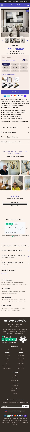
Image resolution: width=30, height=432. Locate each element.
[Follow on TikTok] (18, 349)
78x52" (15, 71)
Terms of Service (7, 366)
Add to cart (15, 92)
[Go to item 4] (23, 40)
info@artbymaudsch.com (15, 324)
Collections (21, 366)
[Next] (27, 40)
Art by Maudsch (17, 418)
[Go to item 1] (7, 40)
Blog (7, 363)
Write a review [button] (15, 202)
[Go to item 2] (12, 40)
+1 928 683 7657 (16, 326)
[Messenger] (21, 349)
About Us (7, 355)
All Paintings (21, 355)
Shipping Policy (15, 380)
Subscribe (25, 406)
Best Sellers (21, 363)
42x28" (15, 64)
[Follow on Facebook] (8, 349)
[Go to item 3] (17, 40)
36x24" (6, 64)
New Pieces (21, 358)
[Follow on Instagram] (12, 349)
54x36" (6, 67)
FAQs (15, 375)
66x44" (24, 67)
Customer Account (15, 388)
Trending (21, 361)
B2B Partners (15, 391)
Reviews (7, 358)
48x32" (24, 64)
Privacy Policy (7, 368)
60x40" (15, 67)
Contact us (4, 273)
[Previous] (2, 40)
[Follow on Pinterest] (15, 349)
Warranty (15, 386)
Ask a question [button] (15, 206)
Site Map (15, 393)
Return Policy (15, 383)
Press (7, 361)
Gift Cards (21, 368)
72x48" (6, 71)
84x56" (24, 71)
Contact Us (15, 378)
